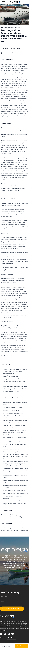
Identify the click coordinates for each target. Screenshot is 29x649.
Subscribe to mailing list (10, 609)
